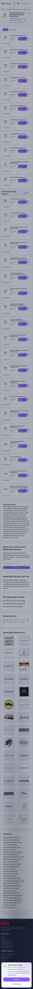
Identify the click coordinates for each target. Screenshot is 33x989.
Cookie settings (16, 984)
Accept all (16, 979)
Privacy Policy (12, 975)
